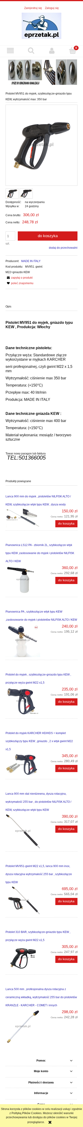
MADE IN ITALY (31, 261)
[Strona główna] (41, 25)
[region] (41, 71)
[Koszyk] (72, 50)
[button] (10, 51)
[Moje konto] (52, 51)
